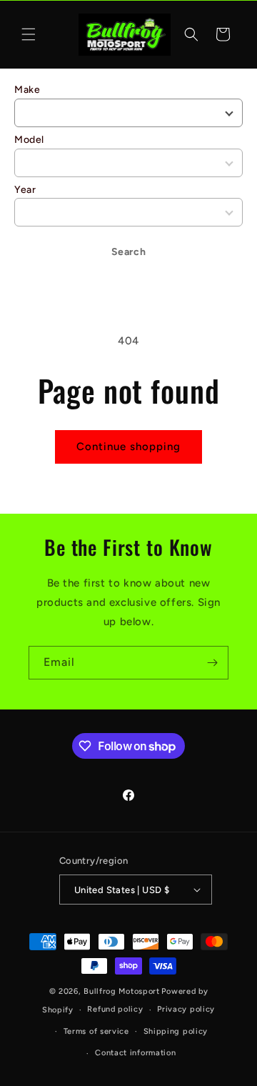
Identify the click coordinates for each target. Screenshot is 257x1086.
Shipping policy (175, 1031)
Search (128, 252)
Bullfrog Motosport (122, 991)
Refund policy (115, 1009)
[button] (28, 34)
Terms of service (96, 1031)
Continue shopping (128, 446)
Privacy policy (186, 1009)
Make (27, 90)
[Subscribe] (212, 662)
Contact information (135, 1052)
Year (25, 190)
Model (29, 140)
